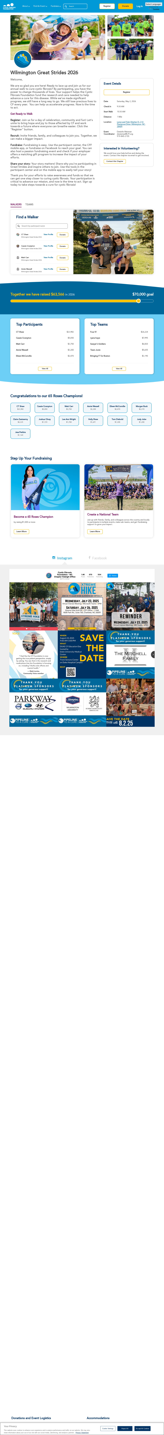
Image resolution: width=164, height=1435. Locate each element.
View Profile (48, 234)
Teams (29, 204)
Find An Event (39, 6)
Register (107, 6)
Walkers (16, 204)
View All (45, 369)
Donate (125, 6)
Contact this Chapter (114, 161)
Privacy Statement (82, 1432)
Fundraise (55, 6)
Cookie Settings (108, 1428)
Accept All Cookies (142, 1428)
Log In (140, 6)
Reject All (124, 1428)
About (25, 6)
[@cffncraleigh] (48, 575)
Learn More (21, 532)
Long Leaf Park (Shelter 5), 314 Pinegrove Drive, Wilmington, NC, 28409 (131, 124)
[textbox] (75, 6)
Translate (156, 9)
